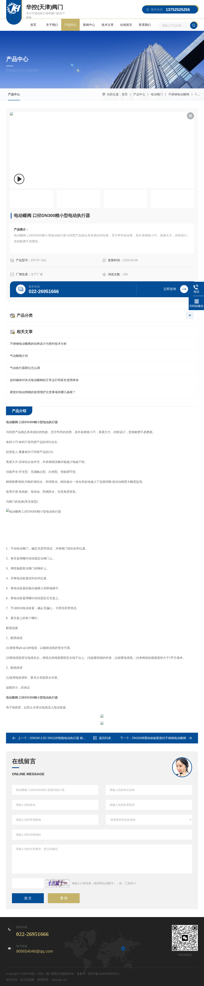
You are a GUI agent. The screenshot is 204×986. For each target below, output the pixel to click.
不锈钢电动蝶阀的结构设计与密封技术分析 (38, 343)
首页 (33, 24)
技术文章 (108, 24)
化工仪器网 (27, 979)
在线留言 (126, 24)
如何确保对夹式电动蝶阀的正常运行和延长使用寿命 (44, 380)
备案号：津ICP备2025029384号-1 (98, 973)
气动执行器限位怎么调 (25, 368)
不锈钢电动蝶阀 (178, 94)
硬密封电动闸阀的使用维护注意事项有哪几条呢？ (43, 392)
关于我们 (52, 24)
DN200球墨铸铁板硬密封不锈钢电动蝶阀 (159, 738)
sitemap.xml (59, 979)
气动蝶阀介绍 (19, 355)
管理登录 (42, 979)
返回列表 (105, 738)
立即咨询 (169, 289)
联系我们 (145, 24)
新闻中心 (89, 24)
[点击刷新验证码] (58, 883)
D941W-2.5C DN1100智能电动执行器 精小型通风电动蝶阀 (68, 738)
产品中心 (70, 24)
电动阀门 (157, 94)
